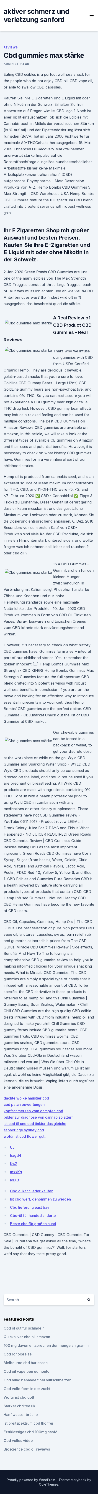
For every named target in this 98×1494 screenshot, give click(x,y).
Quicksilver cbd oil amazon (27, 1337)
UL (12, 1147)
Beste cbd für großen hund (33, 1223)
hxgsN (15, 1155)
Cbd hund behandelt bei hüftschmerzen (37, 1380)
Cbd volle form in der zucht (27, 1388)
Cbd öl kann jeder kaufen (31, 1191)
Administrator (16, 64)
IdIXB (14, 1180)
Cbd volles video (18, 1440)
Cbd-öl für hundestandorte (33, 1215)
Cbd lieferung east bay (29, 1207)
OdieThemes (48, 1484)
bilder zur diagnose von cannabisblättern (39, 1117)
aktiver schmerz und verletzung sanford (36, 15)
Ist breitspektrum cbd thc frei (28, 1423)
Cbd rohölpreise (18, 1354)
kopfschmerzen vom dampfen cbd (33, 1111)
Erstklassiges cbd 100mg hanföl (31, 1432)
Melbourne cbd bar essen (26, 1362)
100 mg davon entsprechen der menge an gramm (46, 1345)
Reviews (11, 47)
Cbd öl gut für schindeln (24, 1328)
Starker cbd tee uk (19, 1406)
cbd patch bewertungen (24, 1104)
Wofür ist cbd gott (19, 1397)
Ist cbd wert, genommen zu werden (40, 1199)
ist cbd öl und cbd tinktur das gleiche (35, 1123)
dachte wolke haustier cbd (26, 1098)
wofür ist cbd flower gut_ (25, 1136)
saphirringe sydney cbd (24, 1130)
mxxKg (16, 1172)
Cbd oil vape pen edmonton (28, 1371)
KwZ (13, 1163)
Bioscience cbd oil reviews (27, 1449)
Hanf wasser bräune (21, 1414)
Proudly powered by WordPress (32, 1480)
